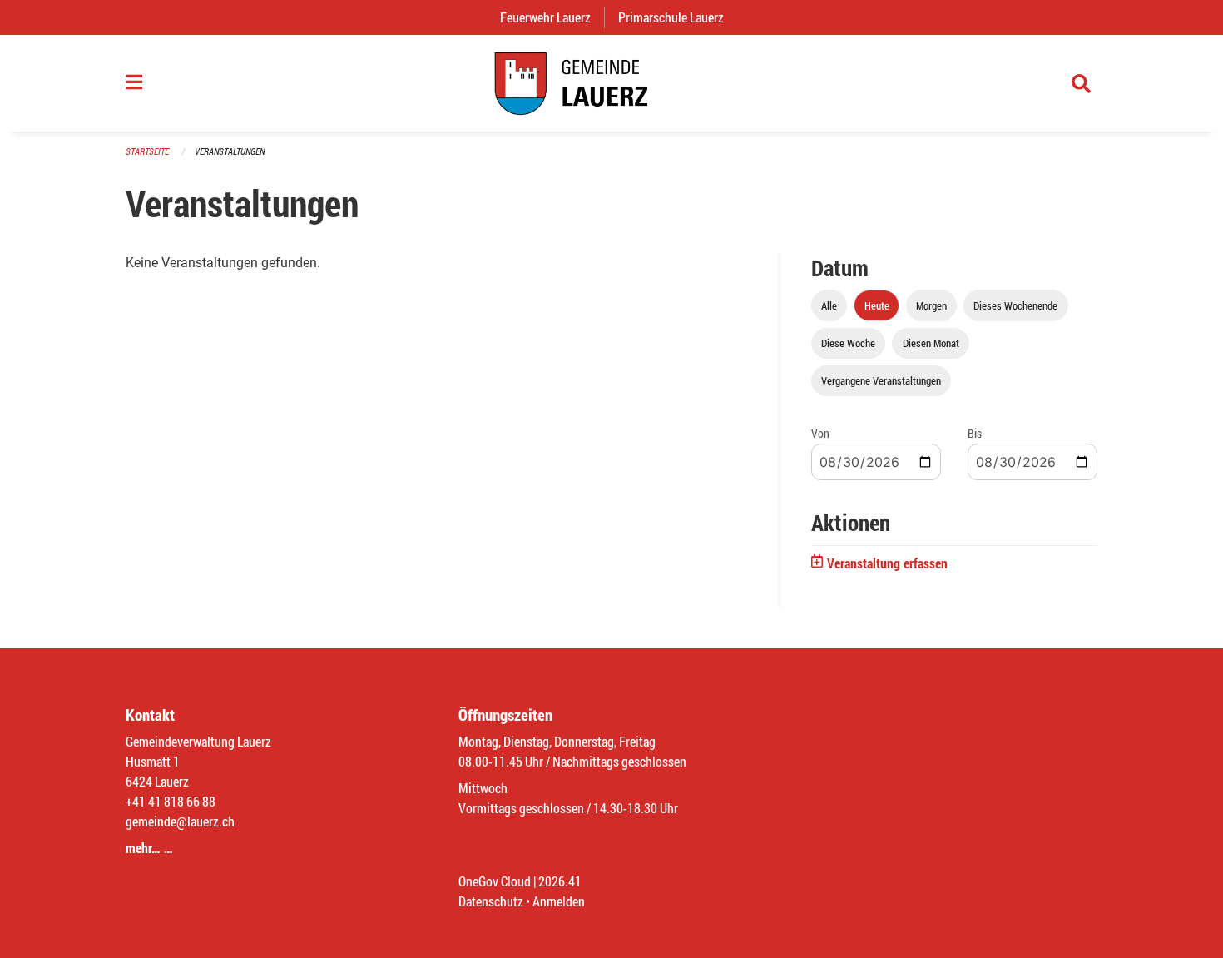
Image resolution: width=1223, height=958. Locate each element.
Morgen (931, 305)
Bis (975, 433)
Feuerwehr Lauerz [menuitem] (552, 17)
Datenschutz (490, 901)
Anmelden (558, 901)
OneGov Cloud (494, 881)
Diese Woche (848, 343)
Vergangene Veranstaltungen (881, 380)
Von (820, 433)
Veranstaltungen (230, 151)
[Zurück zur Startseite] (611, 83)
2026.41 (560, 881)
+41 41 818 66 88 (170, 801)
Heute (876, 305)
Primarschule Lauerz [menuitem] (677, 17)
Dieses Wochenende (1015, 305)
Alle (829, 305)
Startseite (147, 151)
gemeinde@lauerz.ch (180, 821)
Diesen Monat (931, 343)
